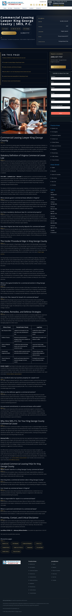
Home (5, 8)
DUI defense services (14, 459)
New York (52, 221)
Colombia (52, 230)
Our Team (10, 8)
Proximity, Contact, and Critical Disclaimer (12, 81)
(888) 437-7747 (56, 57)
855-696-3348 (58, 5)
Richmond (53, 206)
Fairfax (52, 192)
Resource (24, 8)
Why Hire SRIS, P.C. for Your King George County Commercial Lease (17, 71)
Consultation (58, 3)
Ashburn (52, 197)
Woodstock (53, 225)
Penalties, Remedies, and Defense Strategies (12, 67)
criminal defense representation (14, 374)
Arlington (53, 202)
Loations (31, 8)
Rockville (52, 211)
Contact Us (38, 8)
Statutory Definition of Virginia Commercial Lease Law (14, 57)
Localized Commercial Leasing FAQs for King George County (15, 76)
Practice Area (17, 8)
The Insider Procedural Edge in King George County (13, 62)
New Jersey (53, 216)
